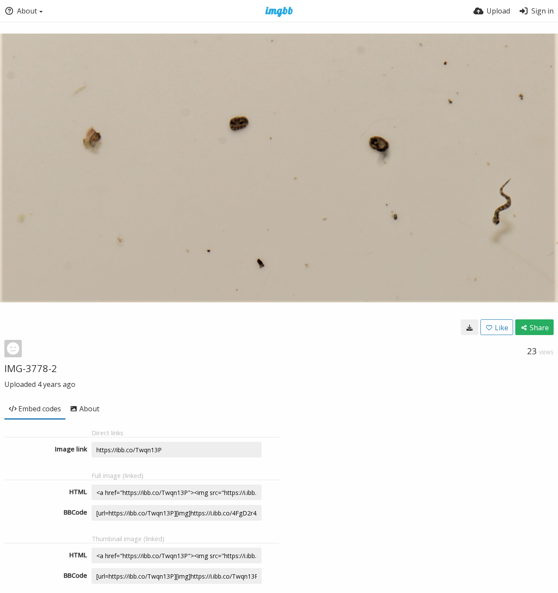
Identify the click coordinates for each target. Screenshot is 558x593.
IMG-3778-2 (30, 368)
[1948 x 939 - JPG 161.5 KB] (469, 327)
